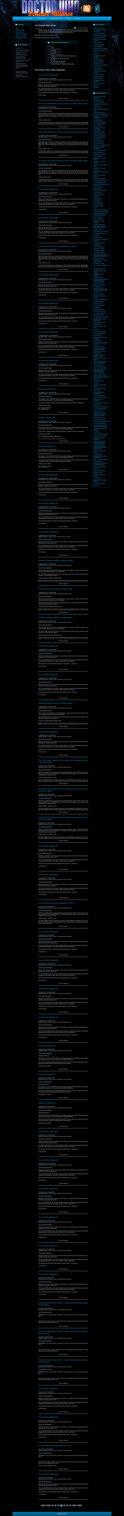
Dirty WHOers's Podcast (100, 154)
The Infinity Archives (99, 250)
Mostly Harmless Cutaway (100, 48)
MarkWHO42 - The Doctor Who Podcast (100, 260)
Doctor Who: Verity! (99, 76)
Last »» (80, 1505)
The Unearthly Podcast (100, 423)
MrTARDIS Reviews (99, 282)
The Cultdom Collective (100, 150)
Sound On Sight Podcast (100, 367)
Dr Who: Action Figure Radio (101, 114)
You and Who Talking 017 (48, 1217)
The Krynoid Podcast (99, 44)
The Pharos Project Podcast (101, 317)
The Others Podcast (99, 309)
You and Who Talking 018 (48, 1132)
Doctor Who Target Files (100, 182)
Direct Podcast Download (45, 82)
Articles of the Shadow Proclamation (99, 128)
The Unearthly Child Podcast (101, 421)
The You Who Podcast (99, 483)
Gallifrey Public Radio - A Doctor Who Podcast (100, 227)
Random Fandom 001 (46, 1046)
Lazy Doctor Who (98, 46)
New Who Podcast (98, 294)
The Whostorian (98, 478)
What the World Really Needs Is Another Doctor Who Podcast (100, 447)
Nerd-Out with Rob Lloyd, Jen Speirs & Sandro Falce (101, 289)
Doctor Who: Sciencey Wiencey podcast (99, 355)
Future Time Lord (98, 217)
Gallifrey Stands (98, 229)
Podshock (96, 329)
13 (55, 1505)
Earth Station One (98, 202)
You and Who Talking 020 (48, 846)
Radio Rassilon (98, 340)
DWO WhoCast (98, 200)
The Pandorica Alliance (100, 313)
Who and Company (99, 83)
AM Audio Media (98, 120)
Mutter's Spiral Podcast (100, 284)
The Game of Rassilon (99, 233)
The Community (20, 32)
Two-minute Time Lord (99, 417)
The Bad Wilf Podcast (99, 131)
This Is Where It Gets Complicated (99, 392)
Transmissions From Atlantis (101, 406)
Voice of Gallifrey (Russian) (101, 434)
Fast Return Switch (99, 205)
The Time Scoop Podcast (100, 397)
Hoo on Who (97, 245)
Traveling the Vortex (99, 74)
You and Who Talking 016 (48, 1389)
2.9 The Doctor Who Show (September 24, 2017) (57, 246)
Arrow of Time (97, 125)
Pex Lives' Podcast (99, 315)
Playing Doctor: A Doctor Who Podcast (100, 319)
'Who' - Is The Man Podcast (101, 459)
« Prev (48, 1505)
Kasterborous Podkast (99, 252)
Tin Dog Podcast (98, 69)
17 (67, 1505)
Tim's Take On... (98, 67)
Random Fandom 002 (46, 389)
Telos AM (96, 383)
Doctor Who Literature (99, 33)
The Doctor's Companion (100, 190)
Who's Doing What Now (100, 466)
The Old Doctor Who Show (101, 299)
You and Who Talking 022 (48, 475)
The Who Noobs (98, 461)
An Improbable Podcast (100, 122)
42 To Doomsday (98, 100)
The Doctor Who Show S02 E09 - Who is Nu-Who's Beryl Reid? (63, 104)
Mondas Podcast (98, 277)
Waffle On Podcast (98, 78)
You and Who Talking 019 (48, 960)
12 (52, 1505)
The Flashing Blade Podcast (101, 211)
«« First (43, 1505)
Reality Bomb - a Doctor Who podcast (100, 352)
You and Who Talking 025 (48, 75)
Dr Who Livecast (98, 192)
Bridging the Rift (98, 139)
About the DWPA (20, 30)
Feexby (96, 207)
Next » (74, 1505)
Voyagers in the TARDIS (100, 436)
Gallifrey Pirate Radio (99, 224)
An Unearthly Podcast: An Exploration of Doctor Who (100, 426)
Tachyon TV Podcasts (99, 373)
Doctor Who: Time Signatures (98, 400)
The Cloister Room (99, 143)
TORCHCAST (97, 404)
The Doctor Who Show (99, 37)
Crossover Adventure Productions (99, 147)
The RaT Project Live (99, 346)
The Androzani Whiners (100, 124)
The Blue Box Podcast (99, 135)
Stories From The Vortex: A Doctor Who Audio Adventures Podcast (101, 370)
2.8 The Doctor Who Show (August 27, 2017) (55, 903)
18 (70, 1505)
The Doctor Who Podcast (100, 35)
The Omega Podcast (99, 301)
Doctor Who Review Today (101, 180)
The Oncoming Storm (99, 305)
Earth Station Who (98, 204)
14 (58, 1505)
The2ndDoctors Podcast (100, 388)
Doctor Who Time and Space (101, 184)
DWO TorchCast (98, 198)
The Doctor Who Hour (99, 178)
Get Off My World (98, 237)
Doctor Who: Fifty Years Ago (101, 209)
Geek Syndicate (98, 42)
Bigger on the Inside (99, 133)
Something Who (98, 63)
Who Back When (98, 454)
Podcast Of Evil (98, 324)
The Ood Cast (97, 307)
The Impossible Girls (99, 246)
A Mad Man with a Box (99, 112)
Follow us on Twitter (21, 36)
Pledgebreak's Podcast (100, 322)
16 (64, 1505)
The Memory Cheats (99, 263)
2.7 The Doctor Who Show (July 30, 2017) (54, 1446)
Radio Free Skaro (98, 59)
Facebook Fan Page (21, 37)
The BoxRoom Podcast (100, 137)
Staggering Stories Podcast (101, 65)
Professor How (97, 335)
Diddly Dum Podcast (99, 28)
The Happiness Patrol (99, 243)
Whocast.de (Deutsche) (100, 470)
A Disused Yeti (97, 107)
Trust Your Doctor (98, 410)
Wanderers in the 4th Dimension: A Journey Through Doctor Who (99, 443)
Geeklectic (96, 235)
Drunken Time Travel (99, 194)
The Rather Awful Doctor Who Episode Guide (100, 348)
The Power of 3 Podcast (100, 331)
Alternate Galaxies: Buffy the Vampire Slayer (55, 560)
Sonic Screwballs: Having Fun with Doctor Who (100, 362)
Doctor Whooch (98, 188)
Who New (96, 85)
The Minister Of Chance (100, 268)
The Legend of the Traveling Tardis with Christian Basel (101, 255)
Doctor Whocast (98, 186)
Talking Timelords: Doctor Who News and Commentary (101, 376)
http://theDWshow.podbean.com (49, 35)
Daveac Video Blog (99, 152)
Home (17, 28)
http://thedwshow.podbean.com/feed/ (50, 37)
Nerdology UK (97, 292)
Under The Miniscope (99, 419)
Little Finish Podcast (99, 258)
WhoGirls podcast (98, 472)
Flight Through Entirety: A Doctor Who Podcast (100, 214)
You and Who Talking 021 (48, 646)
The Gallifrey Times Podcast (101, 231)
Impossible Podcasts (99, 248)
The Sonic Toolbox (98, 365)
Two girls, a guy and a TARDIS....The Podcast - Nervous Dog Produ (100, 414)
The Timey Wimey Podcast (101, 402)
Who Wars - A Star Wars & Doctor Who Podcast (100, 464)
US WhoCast (97, 432)
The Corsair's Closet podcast (101, 145)
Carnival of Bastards (99, 141)
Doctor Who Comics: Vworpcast (99, 438)
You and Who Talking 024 (48, 189)
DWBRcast (96, 196)
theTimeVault (97, 390)
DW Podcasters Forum (22, 34)
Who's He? (96, 87)
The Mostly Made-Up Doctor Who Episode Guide (101, 280)
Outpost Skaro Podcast (100, 311)
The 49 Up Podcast (99, 102)
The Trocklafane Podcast (100, 408)
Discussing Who (98, 156)
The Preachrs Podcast (99, 333)
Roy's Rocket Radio (99, 61)
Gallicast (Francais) (99, 219)
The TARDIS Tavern (99, 381)
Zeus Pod (96, 485)
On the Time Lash (98, 303)
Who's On (96, 468)
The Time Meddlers (99, 395)
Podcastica (96, 54)
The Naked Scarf (98, 286)
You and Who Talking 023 (48, 303)
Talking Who (97, 379)
